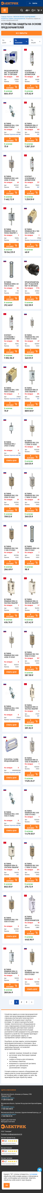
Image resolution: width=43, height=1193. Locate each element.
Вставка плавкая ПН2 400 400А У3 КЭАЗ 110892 (11, 178)
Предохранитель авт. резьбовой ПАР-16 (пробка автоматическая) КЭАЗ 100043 (32, 284)
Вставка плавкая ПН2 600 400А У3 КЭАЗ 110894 (11, 655)
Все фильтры (21, 33)
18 (38, 923)
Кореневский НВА (15, 134)
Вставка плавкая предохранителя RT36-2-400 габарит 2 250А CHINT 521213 (32, 918)
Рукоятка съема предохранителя (11, 760)
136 (18, 341)
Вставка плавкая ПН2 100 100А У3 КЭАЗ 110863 (32, 654)
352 (18, 288)
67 (38, 341)
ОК (7, 1185)
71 (18, 552)
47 (38, 605)
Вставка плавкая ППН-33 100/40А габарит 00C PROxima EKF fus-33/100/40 (11, 971)
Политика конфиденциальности (11, 1134)
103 (38, 130)
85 (38, 500)
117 (38, 182)
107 (38, 658)
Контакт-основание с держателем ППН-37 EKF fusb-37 (11, 337)
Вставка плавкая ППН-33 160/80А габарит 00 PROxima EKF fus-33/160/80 (11, 601)
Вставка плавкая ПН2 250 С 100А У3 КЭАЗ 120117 (32, 337)
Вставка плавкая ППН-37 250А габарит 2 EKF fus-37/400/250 (31, 125)
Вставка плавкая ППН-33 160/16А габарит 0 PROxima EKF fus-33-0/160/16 (31, 707)
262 (38, 447)
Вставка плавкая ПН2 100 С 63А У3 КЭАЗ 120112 (11, 548)
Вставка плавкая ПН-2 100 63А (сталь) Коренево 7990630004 (32, 231)
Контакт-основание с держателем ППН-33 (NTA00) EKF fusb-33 (31, 72)
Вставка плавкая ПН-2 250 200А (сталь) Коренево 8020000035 (11, 708)
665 (17, 77)
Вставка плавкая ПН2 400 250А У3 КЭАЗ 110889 (32, 812)
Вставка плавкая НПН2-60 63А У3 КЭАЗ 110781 (11, 284)
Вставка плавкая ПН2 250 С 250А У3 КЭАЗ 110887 (32, 442)
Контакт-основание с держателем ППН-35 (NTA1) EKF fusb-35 (32, 178)
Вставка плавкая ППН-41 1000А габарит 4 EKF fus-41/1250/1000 (11, 231)
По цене (4, 41)
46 (18, 182)
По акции (33, 41)
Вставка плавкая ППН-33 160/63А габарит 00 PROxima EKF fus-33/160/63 (31, 601)
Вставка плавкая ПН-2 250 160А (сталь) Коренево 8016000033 (11, 389)
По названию (18, 41)
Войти (35, 3)
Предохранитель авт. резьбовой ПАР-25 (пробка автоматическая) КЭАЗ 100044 (11, 72)
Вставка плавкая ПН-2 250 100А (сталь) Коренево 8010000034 (11, 125)
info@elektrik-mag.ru (7, 1098)
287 (38, 77)
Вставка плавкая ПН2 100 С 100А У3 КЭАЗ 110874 (32, 865)
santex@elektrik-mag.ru (8, 1114)
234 (38, 394)
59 (18, 500)
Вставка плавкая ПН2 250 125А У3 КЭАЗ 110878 (11, 919)
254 (38, 870)
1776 (37, 288)
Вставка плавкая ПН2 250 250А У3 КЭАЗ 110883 (11, 495)
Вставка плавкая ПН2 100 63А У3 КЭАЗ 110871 (32, 972)
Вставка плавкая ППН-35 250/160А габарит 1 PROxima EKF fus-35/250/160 (11, 865)
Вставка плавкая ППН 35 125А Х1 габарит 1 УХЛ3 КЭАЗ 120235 (32, 759)
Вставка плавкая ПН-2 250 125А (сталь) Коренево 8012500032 (11, 814)
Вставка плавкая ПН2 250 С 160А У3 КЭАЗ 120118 (32, 495)
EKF (38, 81)
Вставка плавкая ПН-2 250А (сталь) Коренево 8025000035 (9, 443)
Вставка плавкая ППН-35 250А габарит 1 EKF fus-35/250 (31, 389)
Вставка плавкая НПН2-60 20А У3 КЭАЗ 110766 (32, 548)
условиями (33, 1174)
